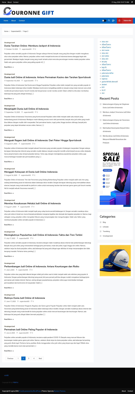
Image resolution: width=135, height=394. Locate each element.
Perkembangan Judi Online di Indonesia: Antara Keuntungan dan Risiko (41, 266)
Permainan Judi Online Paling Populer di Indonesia (30, 329)
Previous (10, 358)
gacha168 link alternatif (110, 82)
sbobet (104, 84)
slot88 (6, 375)
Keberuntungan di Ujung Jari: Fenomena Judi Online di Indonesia (116, 121)
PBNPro (15, 382)
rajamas (104, 79)
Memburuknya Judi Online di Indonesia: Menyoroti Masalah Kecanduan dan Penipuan (116, 139)
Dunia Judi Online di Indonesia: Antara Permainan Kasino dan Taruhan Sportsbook (47, 77)
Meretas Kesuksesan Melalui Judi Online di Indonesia (32, 203)
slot (103, 93)
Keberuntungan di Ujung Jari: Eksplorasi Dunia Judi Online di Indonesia (116, 105)
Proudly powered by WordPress (30, 391)
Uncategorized (9, 42)
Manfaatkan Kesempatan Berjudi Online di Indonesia (116, 129)
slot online (105, 56)
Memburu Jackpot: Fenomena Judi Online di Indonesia (117, 113)
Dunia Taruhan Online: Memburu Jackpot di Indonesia (32, 45)
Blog (104, 222)
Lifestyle (106, 227)
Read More (8, 67)
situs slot (105, 42)
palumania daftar (107, 73)
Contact (15, 2)
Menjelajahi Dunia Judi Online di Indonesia (26, 108)
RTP (103, 87)
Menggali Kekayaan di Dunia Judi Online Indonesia (30, 172)
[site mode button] (104, 21)
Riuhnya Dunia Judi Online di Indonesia (24, 298)
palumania (105, 76)
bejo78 (104, 67)
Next (40, 358)
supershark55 (26, 49)
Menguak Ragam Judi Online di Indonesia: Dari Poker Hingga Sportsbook (42, 140)
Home (4, 2)
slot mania (105, 50)
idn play (104, 62)
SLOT (104, 90)
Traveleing (106, 231)
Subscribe (127, 20)
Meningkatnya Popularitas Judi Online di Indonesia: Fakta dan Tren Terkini (43, 235)
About (10, 2)
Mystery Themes (59, 391)
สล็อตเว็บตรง (106, 44)
